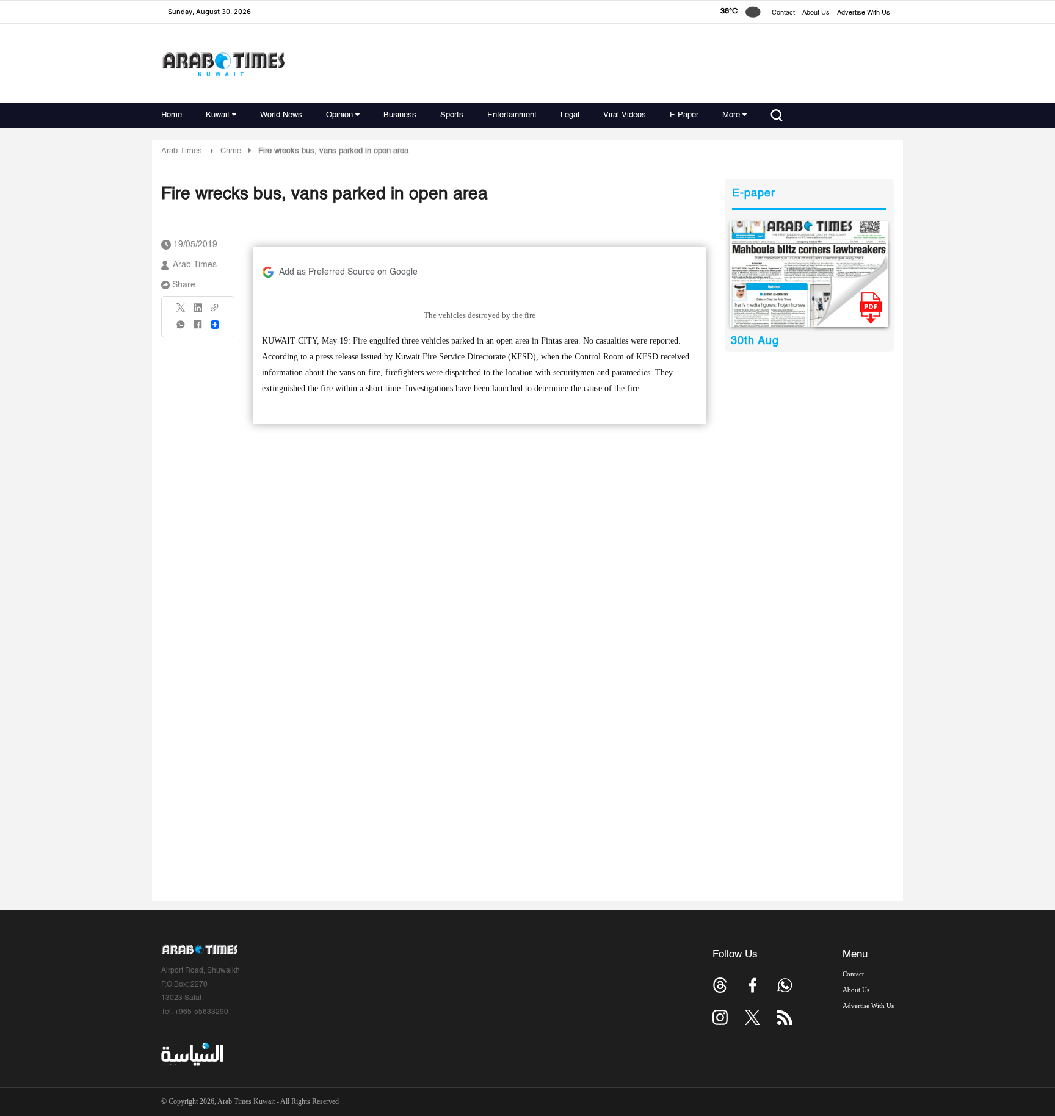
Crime (230, 151)
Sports (451, 115)
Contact (783, 13)
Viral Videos (624, 115)
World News (281, 115)
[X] (181, 311)
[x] (752, 1017)
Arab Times (181, 151)
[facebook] (197, 328)
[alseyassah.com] (191, 1054)
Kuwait (218, 115)
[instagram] (720, 1017)
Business (399, 115)
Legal (569, 115)
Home (171, 115)
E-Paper (684, 115)
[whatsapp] (181, 328)
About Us (816, 13)
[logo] (223, 63)
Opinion (339, 115)
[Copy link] (214, 311)
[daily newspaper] (809, 274)
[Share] (215, 324)
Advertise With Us (863, 13)
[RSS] (784, 1017)
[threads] (720, 985)
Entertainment (512, 115)
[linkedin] (197, 311)
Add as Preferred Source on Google (348, 272)
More (731, 115)
